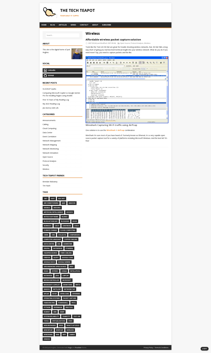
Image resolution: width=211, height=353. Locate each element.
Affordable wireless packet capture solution (113, 39)
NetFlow (57, 289)
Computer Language (52, 239)
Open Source (125, 43)
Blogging (65, 221)
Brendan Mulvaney (50, 181)
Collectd (62, 235)
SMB (55, 312)
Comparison (74, 235)
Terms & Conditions (161, 348)
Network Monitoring (51, 149)
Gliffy (56, 257)
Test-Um (76, 316)
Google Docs (49, 262)
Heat (72, 267)
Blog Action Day (51, 221)
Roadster (78, 348)
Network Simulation (50, 153)
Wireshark (48, 335)
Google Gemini (64, 262)
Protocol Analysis (137, 43)
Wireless (147, 43)
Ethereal (69, 248)
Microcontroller (51, 280)
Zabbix (72, 335)
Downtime (67, 244)
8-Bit (53, 199)
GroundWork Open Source (55, 267)
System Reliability (51, 316)
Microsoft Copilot (52, 285)
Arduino (57, 208)
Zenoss (47, 339)
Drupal (47, 248)
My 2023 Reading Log (51, 104)
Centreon (67, 226)
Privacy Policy (148, 348)
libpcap (66, 276)
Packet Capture (69, 298)
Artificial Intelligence (53, 212)
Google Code (67, 257)
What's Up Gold (73, 325)
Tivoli (46, 321)
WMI (57, 335)
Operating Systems (52, 298)
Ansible (47, 208)
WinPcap (59, 330)
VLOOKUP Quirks (49, 89)
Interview (48, 276)
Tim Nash (46, 185)
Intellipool (75, 271)
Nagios (47, 289)
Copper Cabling (70, 239)
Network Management (52, 141)
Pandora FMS (49, 303)
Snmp (62, 312)
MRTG (78, 285)
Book (75, 221)
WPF (64, 335)
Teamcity (66, 316)
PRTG (74, 303)
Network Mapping (50, 145)
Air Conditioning (51, 203)
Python (47, 307)
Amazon (72, 203)
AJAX (63, 203)
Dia (59, 244)
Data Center (47, 132)
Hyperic (55, 271)
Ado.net (61, 199)
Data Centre (49, 244)
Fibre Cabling (66, 253)
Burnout (47, 226)
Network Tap (69, 289)
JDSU (57, 276)
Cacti (57, 226)
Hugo (46, 271)
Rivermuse (58, 307)
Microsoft (66, 280)
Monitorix (67, 285)
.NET (45, 199)
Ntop (54, 294)
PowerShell (63, 303)
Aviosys (69, 212)
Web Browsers (50, 325)
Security (46, 165)
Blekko (65, 217)
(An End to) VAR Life (50, 108)
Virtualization (58, 321)
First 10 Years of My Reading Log (56, 100)
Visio (70, 321)
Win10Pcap (48, 330)
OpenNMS (76, 294)
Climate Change (50, 230)
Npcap (46, 294)
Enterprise (57, 248)
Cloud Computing (49, 128)
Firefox (47, 257)
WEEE (61, 325)
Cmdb (46, 235)
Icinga (64, 271)
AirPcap (121, 130)
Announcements (49, 120)
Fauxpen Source (50, 253)
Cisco (76, 226)
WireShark (111, 130)
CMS (53, 235)
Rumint (47, 312)
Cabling (45, 124)
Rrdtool (69, 307)
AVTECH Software (51, 217)
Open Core (64, 294)
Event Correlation (49, 136)
